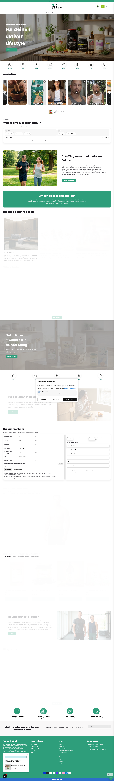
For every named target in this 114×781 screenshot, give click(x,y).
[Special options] (111, 778)
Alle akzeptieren (69, 399)
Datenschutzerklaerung (70, 388)
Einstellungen (56, 399)
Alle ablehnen (44, 399)
